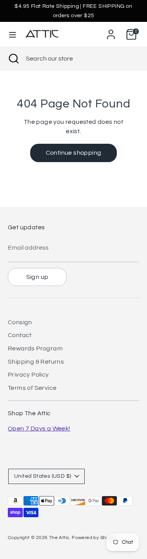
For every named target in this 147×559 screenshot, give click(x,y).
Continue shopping (74, 153)
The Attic (59, 537)
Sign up (37, 277)
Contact (20, 335)
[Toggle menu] (12, 34)
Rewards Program (35, 348)
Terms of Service (32, 388)
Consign (20, 322)
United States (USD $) (42, 476)
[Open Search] (13, 58)
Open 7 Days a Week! (39, 428)
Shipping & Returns (36, 362)
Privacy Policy (28, 374)
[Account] (111, 31)
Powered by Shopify (94, 537)
